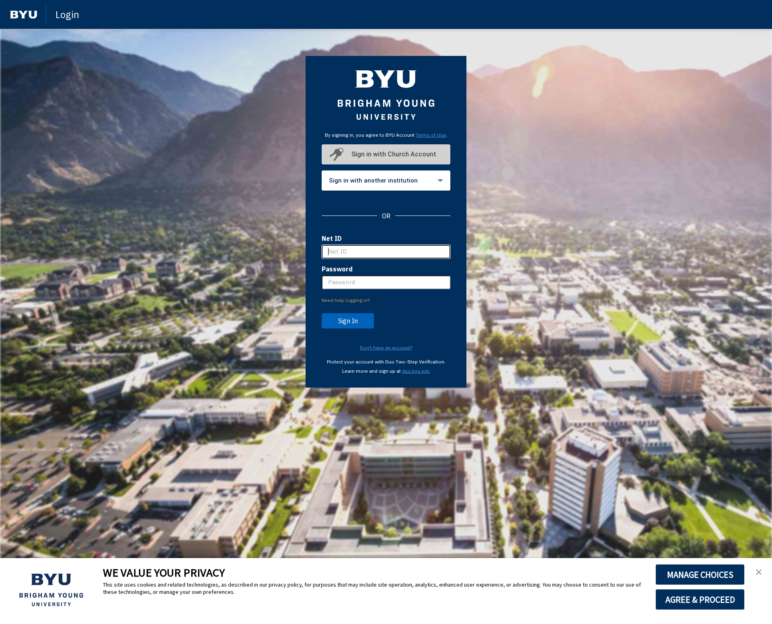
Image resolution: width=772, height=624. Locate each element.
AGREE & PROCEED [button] (700, 599)
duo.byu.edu (416, 371)
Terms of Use (431, 135)
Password (337, 269)
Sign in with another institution (373, 180)
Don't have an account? (386, 348)
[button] (759, 572)
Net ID (332, 238)
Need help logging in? (346, 300)
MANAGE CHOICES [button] (700, 574)
